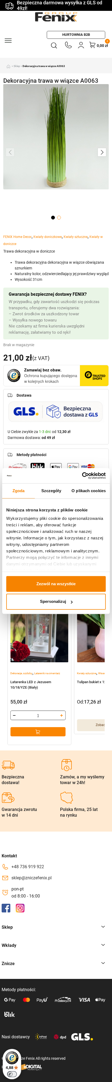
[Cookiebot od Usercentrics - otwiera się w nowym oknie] (82, 475)
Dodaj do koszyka (38, 731)
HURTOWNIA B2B (76, 35)
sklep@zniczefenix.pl (31, 877)
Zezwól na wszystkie (56, 583)
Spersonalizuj (53, 601)
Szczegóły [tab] (51, 490)
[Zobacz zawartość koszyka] (92, 44)
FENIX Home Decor (17, 237)
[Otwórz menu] (8, 40)
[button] (102, 152)
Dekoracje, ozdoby (21, 673)
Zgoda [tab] (19, 490)
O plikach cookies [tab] (88, 490)
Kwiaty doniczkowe (47, 237)
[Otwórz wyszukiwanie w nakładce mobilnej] (55, 45)
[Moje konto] (81, 45)
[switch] (12, 1074)
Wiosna (102, 673)
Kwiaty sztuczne (76, 237)
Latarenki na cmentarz (47, 673)
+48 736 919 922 (27, 866)
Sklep (17, 66)
